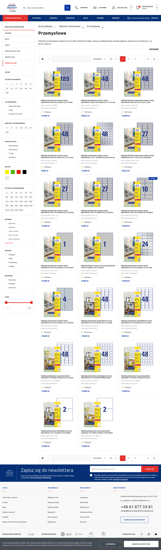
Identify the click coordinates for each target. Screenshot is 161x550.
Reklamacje (52, 522)
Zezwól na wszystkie (141, 544)
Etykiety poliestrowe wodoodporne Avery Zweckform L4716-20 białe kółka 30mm (96, 377)
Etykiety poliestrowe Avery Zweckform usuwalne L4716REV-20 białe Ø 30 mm (135, 377)
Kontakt (5, 517)
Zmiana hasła (84, 517)
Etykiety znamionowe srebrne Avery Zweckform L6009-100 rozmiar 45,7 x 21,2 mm (98, 101)
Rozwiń (154, 49)
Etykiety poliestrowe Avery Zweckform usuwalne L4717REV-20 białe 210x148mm (97, 432)
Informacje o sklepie (10, 497)
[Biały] (30, 172)
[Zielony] (13, 172)
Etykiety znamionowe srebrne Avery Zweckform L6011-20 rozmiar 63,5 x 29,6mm (57, 211)
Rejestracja (84, 502)
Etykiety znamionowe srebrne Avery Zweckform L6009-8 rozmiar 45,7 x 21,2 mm (57, 156)
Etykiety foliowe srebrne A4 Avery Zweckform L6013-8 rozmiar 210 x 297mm (98, 266)
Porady (5, 502)
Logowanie (84, 497)
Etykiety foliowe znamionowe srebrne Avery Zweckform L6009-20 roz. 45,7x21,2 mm (137, 101)
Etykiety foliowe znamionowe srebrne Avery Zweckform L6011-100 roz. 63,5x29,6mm (137, 156)
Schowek (83, 522)
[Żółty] (7, 172)
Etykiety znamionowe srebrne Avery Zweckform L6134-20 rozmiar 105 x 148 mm (57, 322)
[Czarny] (24, 172)
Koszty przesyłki (53, 502)
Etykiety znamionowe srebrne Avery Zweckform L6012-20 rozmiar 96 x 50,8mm (137, 211)
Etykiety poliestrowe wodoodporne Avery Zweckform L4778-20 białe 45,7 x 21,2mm (96, 322)
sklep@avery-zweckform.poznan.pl (137, 511)
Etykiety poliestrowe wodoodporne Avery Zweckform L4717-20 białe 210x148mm (56, 432)
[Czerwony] (19, 172)
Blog (4, 507)
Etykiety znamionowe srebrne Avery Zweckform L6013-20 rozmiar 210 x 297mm (57, 266)
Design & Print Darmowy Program (15, 522)
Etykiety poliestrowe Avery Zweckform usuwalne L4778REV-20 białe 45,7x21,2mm (57, 377)
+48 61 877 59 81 (137, 506)
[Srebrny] (7, 178)
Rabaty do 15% (53, 497)
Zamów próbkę (53, 507)
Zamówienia (84, 507)
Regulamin (52, 512)
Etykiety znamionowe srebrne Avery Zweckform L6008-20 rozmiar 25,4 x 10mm (57, 101)
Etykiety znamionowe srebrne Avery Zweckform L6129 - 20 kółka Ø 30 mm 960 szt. (98, 156)
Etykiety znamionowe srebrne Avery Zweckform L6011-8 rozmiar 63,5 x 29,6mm (97, 211)
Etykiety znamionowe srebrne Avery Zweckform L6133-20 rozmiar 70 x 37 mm (136, 266)
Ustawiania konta (86, 512)
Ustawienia (110, 544)
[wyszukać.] (67, 8)
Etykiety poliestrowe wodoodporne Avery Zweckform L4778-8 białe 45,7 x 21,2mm (136, 322)
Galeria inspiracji (9, 512)
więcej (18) (9, 243)
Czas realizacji (53, 517)
